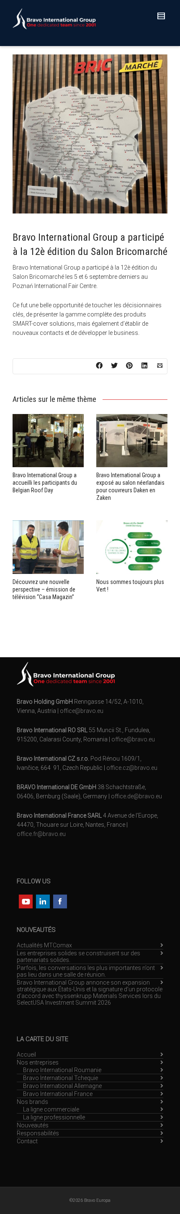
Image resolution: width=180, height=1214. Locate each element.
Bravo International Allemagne (62, 1086)
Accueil (26, 1054)
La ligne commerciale (51, 1109)
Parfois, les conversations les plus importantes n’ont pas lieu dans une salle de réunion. (86, 971)
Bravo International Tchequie (60, 1078)
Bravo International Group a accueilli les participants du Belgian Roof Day (45, 483)
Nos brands (32, 1101)
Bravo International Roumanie (62, 1070)
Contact (27, 1141)
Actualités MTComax (44, 945)
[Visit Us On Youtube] (25, 900)
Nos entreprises (38, 1062)
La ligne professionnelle (54, 1117)
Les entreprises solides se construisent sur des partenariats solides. (78, 956)
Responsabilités (38, 1133)
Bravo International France (58, 1094)
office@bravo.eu (81, 710)
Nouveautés (33, 1125)
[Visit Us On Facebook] (59, 900)
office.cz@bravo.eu (131, 767)
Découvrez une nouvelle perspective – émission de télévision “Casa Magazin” (44, 589)
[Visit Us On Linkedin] (42, 900)
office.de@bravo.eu (136, 796)
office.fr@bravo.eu (41, 834)
